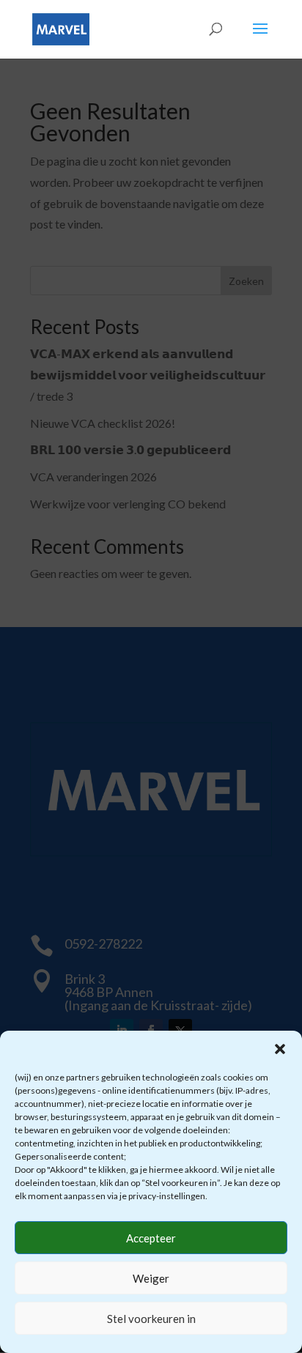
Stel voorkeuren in (151, 1318)
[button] (280, 1049)
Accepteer (151, 1238)
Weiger (151, 1278)
